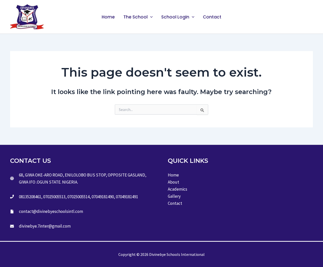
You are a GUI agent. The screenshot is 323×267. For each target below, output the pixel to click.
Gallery (174, 196)
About (173, 182)
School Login (175, 17)
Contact (212, 17)
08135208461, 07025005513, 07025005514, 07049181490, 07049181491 (78, 196)
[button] (150, 17)
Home (108, 17)
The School (135, 17)
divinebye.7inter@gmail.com (45, 226)
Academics (177, 189)
